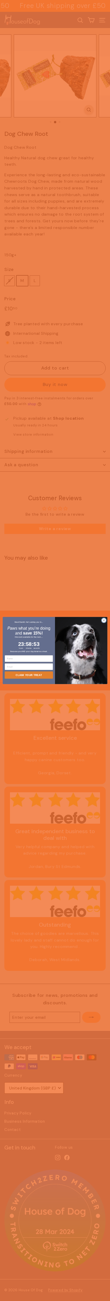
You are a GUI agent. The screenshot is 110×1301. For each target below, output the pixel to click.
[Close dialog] (104, 620)
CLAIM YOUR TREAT (29, 675)
